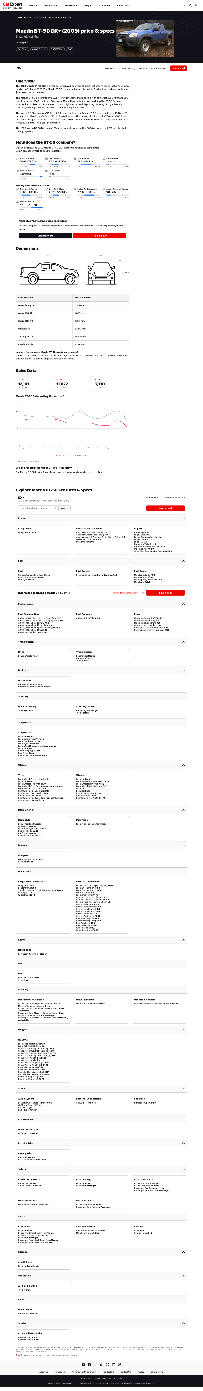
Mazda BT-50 (34, 86)
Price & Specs (60, 17)
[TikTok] (101, 1364)
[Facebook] (89, 1364)
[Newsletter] (185, 5)
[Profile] (196, 5)
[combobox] (36, 508)
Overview (109, 68)
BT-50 (43, 17)
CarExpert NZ (157, 1372)
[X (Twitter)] (107, 1364)
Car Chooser (105, 5)
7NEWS (140, 1372)
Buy (87, 5)
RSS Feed (118, 1378)
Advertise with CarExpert (84, 1372)
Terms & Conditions (103, 1378)
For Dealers (108, 1372)
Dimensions (143, 68)
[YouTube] (83, 1364)
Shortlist (70, 5)
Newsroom (60, 1372)
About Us (43, 1372)
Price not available (27, 36)
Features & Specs (159, 68)
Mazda (36, 17)
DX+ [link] (69, 17)
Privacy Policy (86, 1378)
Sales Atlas (123, 5)
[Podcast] (119, 1364)
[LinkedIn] (113, 1364)
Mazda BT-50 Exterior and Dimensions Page (43, 355)
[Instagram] (95, 1364)
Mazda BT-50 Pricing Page (34, 472)
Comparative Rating (126, 68)
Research (49, 5)
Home (20, 17)
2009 (50, 17)
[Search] (190, 5)
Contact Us (126, 1372)
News (32, 5)
